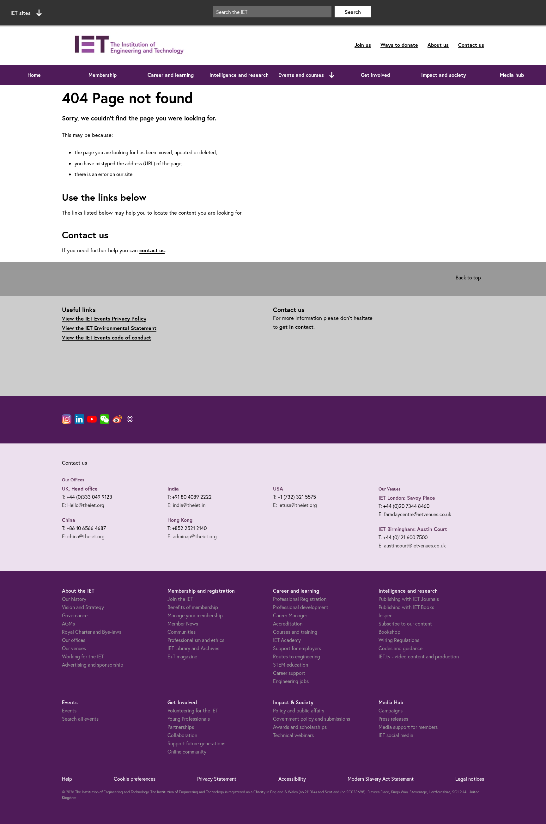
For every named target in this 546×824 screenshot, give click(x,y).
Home (34, 74)
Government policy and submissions (311, 718)
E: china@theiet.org (83, 536)
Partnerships (180, 726)
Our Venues (390, 489)
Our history (74, 598)
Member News (182, 623)
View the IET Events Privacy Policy (104, 318)
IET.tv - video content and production (419, 656)
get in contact (296, 326)
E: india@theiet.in (186, 505)
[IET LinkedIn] (79, 419)
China (68, 519)
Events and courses (301, 74)
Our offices (73, 640)
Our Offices (73, 480)
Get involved (375, 74)
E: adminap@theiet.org (192, 536)
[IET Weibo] (117, 419)
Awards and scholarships (300, 726)
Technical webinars (293, 735)
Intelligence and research (239, 74)
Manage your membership (195, 615)
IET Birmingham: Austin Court (413, 529)
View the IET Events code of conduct (106, 337)
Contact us (471, 44)
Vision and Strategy (83, 607)
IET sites (20, 12)
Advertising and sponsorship (92, 664)
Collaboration (182, 735)
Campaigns (391, 710)
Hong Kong (179, 519)
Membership (102, 74)
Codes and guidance (400, 648)
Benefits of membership (192, 607)
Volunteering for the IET (192, 710)
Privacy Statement (216, 778)
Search (353, 12)
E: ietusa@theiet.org (295, 505)
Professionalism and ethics (195, 640)
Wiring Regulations (399, 640)
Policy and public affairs (298, 710)
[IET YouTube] (92, 420)
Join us (363, 44)
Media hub (512, 74)
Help (67, 778)
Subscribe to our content (405, 623)
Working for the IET (83, 656)
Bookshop (389, 631)
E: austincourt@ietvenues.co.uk (412, 545)
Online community (186, 751)
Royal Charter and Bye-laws (91, 631)
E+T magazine (182, 656)
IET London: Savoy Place (407, 497)
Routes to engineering (296, 656)
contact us (152, 250)
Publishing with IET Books (406, 607)
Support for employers (297, 648)
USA (278, 488)
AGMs (68, 623)
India (173, 488)
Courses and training (295, 631)
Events (69, 710)
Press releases (393, 718)
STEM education (290, 664)
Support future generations (196, 743)
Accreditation (287, 623)
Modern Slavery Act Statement (381, 778)
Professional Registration (299, 598)
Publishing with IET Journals (409, 598)
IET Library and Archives (193, 648)
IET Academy (287, 640)
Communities (181, 631)
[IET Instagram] (66, 419)
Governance (75, 615)
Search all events (80, 718)
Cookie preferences (134, 778)
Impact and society (443, 74)
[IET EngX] (130, 419)
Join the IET (180, 598)
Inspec (385, 615)
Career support (289, 672)
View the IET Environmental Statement (109, 328)
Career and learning (171, 74)
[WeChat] (104, 419)
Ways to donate (399, 44)
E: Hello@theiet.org (83, 505)
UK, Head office (80, 488)
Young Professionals (188, 718)
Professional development (300, 607)
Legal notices (469, 778)
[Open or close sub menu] (331, 75)
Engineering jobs (291, 681)
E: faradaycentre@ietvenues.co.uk (415, 514)
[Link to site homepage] (128, 45)
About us (438, 44)
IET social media (396, 735)
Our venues (74, 648)
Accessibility (292, 778)
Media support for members (408, 726)
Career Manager (290, 615)
